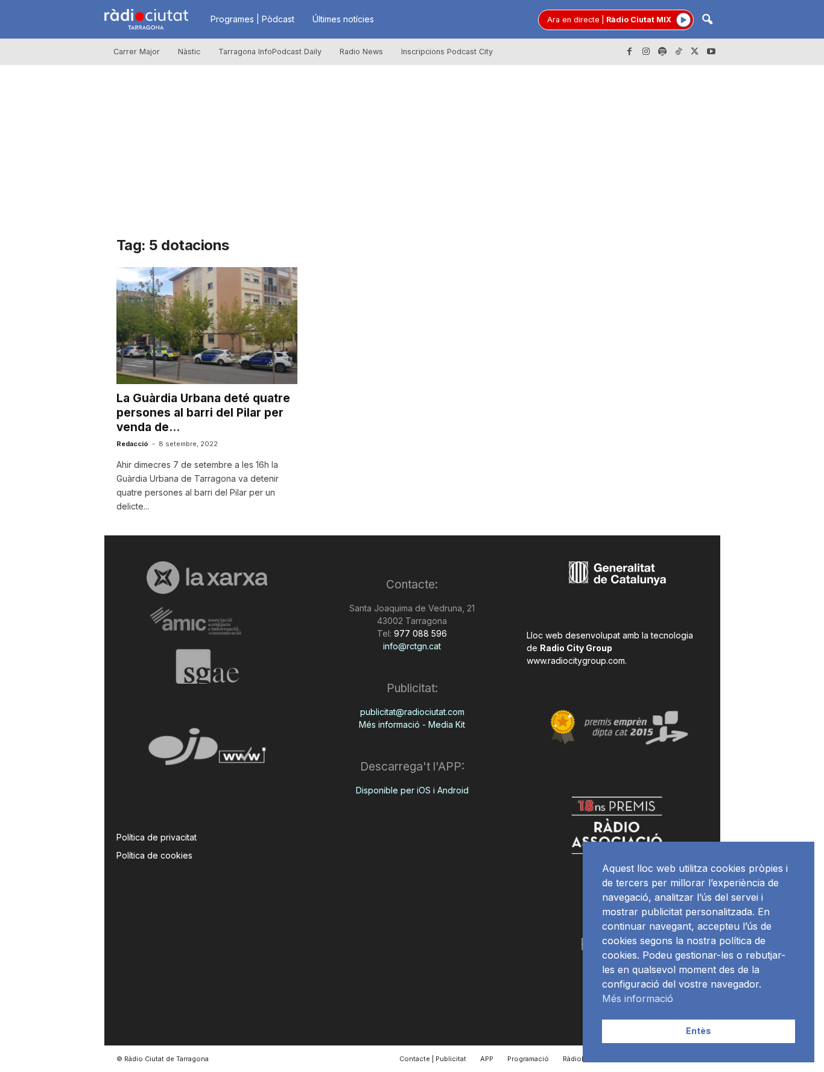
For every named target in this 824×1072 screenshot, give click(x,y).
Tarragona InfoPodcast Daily (270, 51)
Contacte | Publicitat (432, 1059)
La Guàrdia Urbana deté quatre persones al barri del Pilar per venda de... (203, 412)
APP (486, 1059)
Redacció (132, 444)
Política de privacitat (156, 837)
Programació (528, 1059)
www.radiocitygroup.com (576, 660)
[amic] (207, 621)
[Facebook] (630, 52)
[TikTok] (678, 52)
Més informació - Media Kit (412, 724)
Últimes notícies (343, 19)
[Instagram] (646, 52)
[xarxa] (207, 577)
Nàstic (189, 51)
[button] (707, 20)
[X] (695, 52)
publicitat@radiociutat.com (412, 712)
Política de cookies (154, 855)
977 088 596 (419, 633)
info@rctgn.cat (412, 646)
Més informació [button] (637, 998)
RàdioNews (581, 1059)
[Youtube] (711, 52)
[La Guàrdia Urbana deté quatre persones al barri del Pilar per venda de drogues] (206, 325)
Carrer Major (136, 51)
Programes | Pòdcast (252, 19)
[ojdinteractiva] (207, 751)
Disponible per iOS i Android (412, 790)
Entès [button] (698, 1031)
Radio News (361, 51)
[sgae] (207, 666)
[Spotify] (662, 52)
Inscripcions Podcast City (447, 51)
